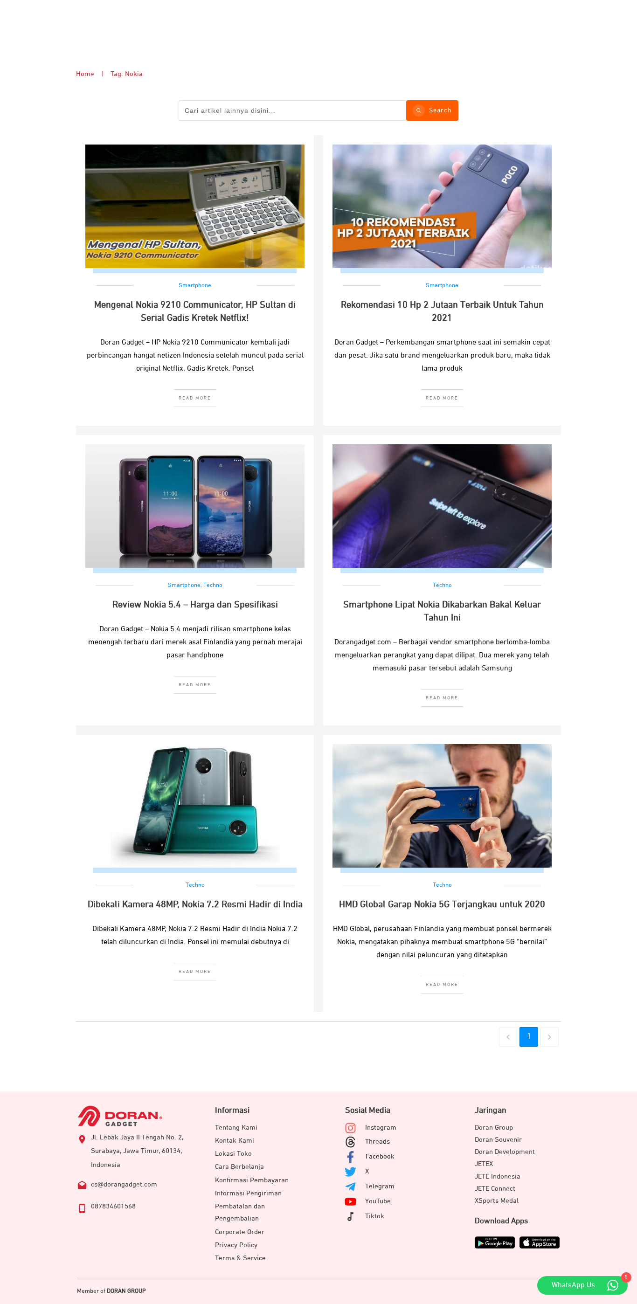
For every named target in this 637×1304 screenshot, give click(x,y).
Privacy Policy (236, 1245)
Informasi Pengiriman (248, 1193)
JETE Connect (495, 1188)
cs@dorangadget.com (124, 1184)
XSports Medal (497, 1200)
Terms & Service (240, 1258)
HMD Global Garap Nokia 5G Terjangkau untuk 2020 (442, 904)
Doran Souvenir (498, 1139)
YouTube (378, 1201)
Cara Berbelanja (239, 1166)
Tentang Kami (236, 1127)
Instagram (380, 1127)
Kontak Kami (234, 1140)
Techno (212, 585)
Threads (377, 1141)
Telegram (380, 1186)
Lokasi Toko (233, 1153)
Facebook (380, 1156)
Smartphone (195, 286)
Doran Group (494, 1127)
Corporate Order (239, 1231)
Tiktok (374, 1216)
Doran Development (505, 1151)
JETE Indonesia (497, 1176)
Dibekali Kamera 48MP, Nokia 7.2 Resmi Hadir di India (195, 904)
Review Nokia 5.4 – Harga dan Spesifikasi (195, 604)
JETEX (484, 1163)
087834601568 (113, 1206)
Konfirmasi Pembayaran (252, 1180)
